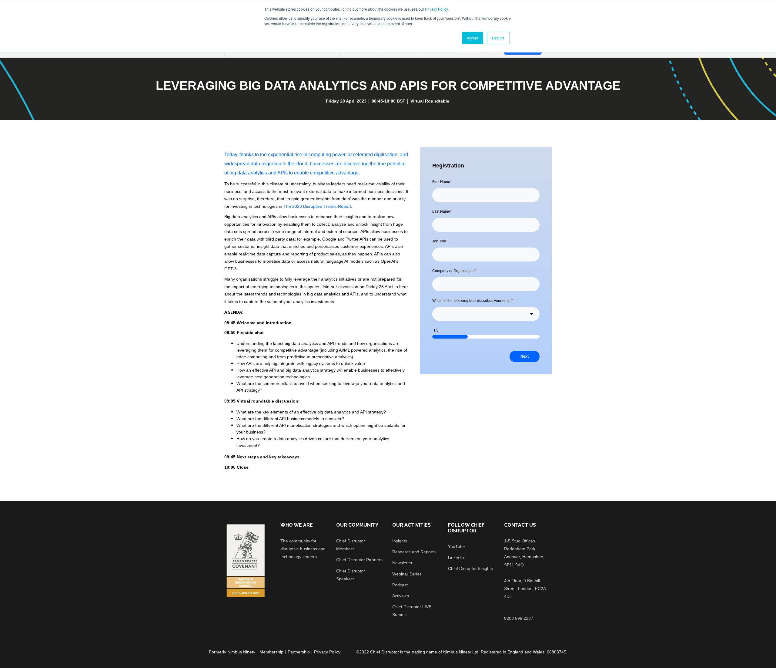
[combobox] (486, 314)
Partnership (299, 651)
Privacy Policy (436, 9)
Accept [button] (472, 37)
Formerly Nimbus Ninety (232, 651)
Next (524, 356)
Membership (271, 651)
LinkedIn (456, 557)
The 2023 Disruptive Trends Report (317, 206)
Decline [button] (498, 37)
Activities (400, 595)
